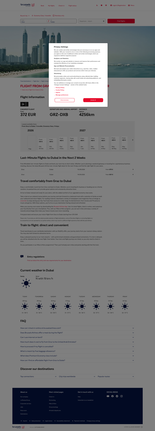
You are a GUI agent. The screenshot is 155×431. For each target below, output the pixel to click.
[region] (78, 75)
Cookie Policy (60, 90)
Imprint (58, 92)
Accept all (93, 100)
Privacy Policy (60, 87)
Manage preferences (62, 95)
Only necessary (65, 100)
